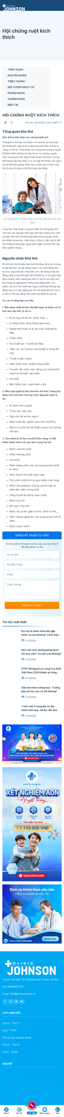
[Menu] (4, 5)
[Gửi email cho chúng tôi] (22, 1001)
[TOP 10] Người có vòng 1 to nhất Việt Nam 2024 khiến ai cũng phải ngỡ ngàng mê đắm (41, 672)
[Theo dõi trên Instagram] (10, 1001)
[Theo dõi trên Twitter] (16, 1001)
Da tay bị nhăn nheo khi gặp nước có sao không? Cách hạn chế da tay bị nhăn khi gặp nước (40, 635)
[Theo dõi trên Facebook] (5, 1001)
